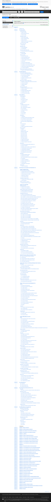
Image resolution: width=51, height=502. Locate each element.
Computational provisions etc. (24, 193)
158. (21, 340)
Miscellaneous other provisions (24, 244)
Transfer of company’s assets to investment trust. (28, 312)
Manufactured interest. (25, 240)
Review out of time (24, 135)
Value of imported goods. (25, 76)
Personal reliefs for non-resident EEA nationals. (28, 321)
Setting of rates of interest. (25, 409)
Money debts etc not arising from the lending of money (29, 245)
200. (21, 414)
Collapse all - (16, 27)
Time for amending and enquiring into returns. (28, 358)
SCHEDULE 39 (21, 485)
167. (21, 354)
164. (21, 350)
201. (21, 415)
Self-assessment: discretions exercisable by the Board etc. (31, 456)
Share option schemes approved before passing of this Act (31, 450)
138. (21, 308)
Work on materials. (24, 79)
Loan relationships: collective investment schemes (30, 441)
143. (21, 318)
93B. (21, 231)
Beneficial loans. (23, 257)
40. (21, 98)
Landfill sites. (23, 158)
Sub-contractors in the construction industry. (28, 375)
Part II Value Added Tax (22, 71)
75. (21, 175)
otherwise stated (27, 499)
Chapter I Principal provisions (24, 169)
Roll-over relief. (24, 313)
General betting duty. (24, 47)
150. (21, 327)
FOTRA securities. (24, 335)
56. (21, 140)
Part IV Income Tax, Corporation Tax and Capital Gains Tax (27, 167)
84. (21, 194)
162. (21, 346)
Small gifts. (23, 85)
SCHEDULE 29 (21, 470)
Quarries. (23, 111)
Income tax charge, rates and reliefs (24, 170)
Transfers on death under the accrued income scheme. (29, 340)
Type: (24, 10)
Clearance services (22, 404)
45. (21, 112)
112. (21, 266)
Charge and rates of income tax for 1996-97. (27, 171)
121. (21, 285)
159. (21, 341)
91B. (21, 213)
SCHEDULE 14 (21, 447)
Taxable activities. (24, 162)
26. (21, 75)
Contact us (20, 497)
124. (21, 289)
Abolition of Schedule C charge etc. (24, 181)
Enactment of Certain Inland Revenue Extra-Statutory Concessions (32, 485)
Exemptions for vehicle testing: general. (27, 63)
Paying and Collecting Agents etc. (28, 470)
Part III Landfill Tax (22, 94)
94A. (21, 235)
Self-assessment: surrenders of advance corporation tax (31, 464)
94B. (21, 236)
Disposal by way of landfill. (25, 155)
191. (21, 397)
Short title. (23, 424)
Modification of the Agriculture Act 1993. (27, 419)
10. (21, 47)
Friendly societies (22, 359)
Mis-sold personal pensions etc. (26, 325)
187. (21, 392)
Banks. (23, 411)
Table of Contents (5, 17)
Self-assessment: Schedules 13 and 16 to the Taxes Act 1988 (32, 461)
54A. (21, 130)
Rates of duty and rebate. (24, 37)
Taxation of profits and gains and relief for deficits (26, 189)
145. (21, 321)
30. (21, 81)
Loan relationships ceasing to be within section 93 (28, 231)
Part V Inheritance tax (22, 382)
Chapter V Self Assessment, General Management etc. (28, 283)
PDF (28, 494)
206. (21, 424)
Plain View (41, 19)
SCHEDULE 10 (21, 441)
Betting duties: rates (22, 46)
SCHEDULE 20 (21, 456)
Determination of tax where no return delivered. (28, 290)
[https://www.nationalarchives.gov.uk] (44, 6)
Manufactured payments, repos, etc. (27, 341)
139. (21, 309)
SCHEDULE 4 (21, 432)
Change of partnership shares (26, 223)
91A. (21, 212)
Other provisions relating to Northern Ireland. (27, 66)
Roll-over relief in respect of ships (28, 479)
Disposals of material (25, 99)
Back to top (47, 491)
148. (21, 325)
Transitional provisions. (25, 272)
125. (21, 290)
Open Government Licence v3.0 (17, 499)
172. (21, 363)
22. (21, 66)
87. (21, 200)
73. (21, 172)
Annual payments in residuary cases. (27, 326)
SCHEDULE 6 (21, 435)
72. (21, 171)
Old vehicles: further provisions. (26, 62)
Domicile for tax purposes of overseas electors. (28, 414)
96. (21, 239)
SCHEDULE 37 (21, 482)
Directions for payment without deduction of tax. (28, 336)
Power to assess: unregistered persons (27, 121)
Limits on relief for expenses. (26, 350)
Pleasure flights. (24, 53)
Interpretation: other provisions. (26, 163)
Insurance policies (22, 345)
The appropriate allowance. (25, 277)
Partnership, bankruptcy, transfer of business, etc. (28, 144)
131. (21, 298)
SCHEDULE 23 (21, 461)
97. (21, 240)
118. (21, 277)
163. (21, 349)
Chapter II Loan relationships (24, 184)
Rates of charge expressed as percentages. (27, 401)
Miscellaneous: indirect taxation (24, 408)
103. (21, 250)
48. (21, 117)
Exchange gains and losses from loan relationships (29, 195)
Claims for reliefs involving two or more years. (28, 294)
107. (20, 257)
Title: (2, 10)
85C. (21, 199)
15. (21, 57)
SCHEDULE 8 (21, 438)
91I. (21, 223)
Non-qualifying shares (25, 213)
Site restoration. (24, 108)
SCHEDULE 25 (21, 464)
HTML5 (23, 494)
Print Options (46, 19)
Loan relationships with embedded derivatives (28, 235)
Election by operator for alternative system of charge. (29, 405)
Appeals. (23, 304)
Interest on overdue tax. (25, 298)
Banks (24, 482)
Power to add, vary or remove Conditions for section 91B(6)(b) (30, 218)
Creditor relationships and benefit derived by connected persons (30, 232)
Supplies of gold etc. (24, 84)
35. (21, 89)
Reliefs (21, 317)
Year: (18, 10)
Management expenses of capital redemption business (31, 476)
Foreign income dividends (27, 467)
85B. (21, 198)
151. (21, 330)
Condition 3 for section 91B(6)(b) (26, 217)
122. (21, 286)
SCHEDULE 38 (21, 484)
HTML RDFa (36, 494)
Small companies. (24, 180)
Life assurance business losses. (26, 349)
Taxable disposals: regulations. (26, 149)
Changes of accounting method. (26, 207)
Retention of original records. (26, 289)
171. (21, 360)
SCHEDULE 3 (21, 430)
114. (21, 271)
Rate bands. (23, 383)
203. (21, 419)
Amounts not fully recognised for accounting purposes (29, 199)
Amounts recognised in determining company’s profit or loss (30, 198)
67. (21, 159)
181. (21, 379)
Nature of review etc (24, 136)
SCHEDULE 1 (21, 427)
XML (30, 494)
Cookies (28, 497)
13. (21, 53)
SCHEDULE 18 (21, 453)
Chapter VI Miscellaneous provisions (25, 316)
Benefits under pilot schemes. (26, 330)
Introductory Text (21, 28)
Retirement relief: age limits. (25, 371)
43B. (21, 107)
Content (11, 17)
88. (21, 203)
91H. (21, 222)
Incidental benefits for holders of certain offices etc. (28, 258)
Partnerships (21, 221)
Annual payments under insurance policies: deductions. (29, 351)
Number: (22, 10)
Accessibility (16, 497)
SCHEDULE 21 (21, 458)
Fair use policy (32, 497)
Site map (13, 497)
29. (21, 79)
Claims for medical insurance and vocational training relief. (30, 295)
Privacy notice (24, 497)
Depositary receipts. (24, 400)
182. (21, 380)
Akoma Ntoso (33, 494)
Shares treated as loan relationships (25, 211)
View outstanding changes (44, 24)
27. (21, 76)
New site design (4, 497)
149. (21, 326)
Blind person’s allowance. (25, 175)
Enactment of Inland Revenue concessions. (28, 415)
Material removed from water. (25, 104)
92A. (21, 227)
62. (21, 149)
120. (21, 281)
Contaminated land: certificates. (26, 107)
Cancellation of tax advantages (24, 368)
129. (21, 295)
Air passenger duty (22, 52)
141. (21, 313)
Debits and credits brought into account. (27, 194)
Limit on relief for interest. (25, 176)
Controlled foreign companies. (26, 380)
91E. (21, 217)
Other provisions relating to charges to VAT (25, 80)
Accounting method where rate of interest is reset (28, 204)
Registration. (23, 116)
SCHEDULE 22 (21, 459)
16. (21, 58)
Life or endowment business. (26, 360)
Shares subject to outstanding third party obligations (29, 212)
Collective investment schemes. (26, 241)
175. (21, 369)
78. (21, 180)
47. (21, 116)
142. (21, 314)
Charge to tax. (24, 98)
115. (21, 272)
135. (21, 303)
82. (21, 190)
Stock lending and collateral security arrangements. (29, 397)
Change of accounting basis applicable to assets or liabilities (30, 208)
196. (21, 405)
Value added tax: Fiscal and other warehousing (29, 430)
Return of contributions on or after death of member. (29, 363)
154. (21, 335)
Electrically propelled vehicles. (26, 57)
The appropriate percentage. (26, 276)
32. (21, 84)
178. (21, 375)
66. (21, 158)
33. (21, 85)
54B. (21, 131)
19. (21, 62)
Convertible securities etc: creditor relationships (28, 226)
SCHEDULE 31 (21, 473)
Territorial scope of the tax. (25, 392)
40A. (21, 99)
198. (21, 411)
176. (21, 371)
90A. (21, 208)
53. (21, 126)
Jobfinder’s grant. (24, 331)
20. (21, 63)
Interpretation (22, 153)
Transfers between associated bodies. (27, 396)
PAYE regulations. (24, 291)
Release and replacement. (25, 266)
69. (21, 162)
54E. (21, 135)
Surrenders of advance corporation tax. (27, 309)
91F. (21, 218)
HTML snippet (26, 494)
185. (20, 386)
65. (21, 155)
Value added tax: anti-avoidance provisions (29, 432)
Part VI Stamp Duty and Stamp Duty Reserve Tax (26, 387)
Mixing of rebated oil (26, 427)
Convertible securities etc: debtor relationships (28, 227)
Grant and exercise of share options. (27, 281)
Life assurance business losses (27, 473)
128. (21, 294)
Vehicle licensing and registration (28, 429)
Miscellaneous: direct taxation (24, 410)
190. (21, 396)
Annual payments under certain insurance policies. (28, 318)
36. (21, 90)
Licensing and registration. (25, 67)
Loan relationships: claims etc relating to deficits (30, 438)
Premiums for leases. (25, 314)
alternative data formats (16, 494)
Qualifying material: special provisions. (27, 150)
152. (21, 331)
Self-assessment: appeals (27, 459)
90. (21, 207)
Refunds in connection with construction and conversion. (29, 81)
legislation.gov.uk (8, 6)
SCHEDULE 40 (21, 487)
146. (21, 322)
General (21, 284)
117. (21, 276)
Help (7, 497)
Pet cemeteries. (24, 112)
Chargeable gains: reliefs (23, 370)
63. (21, 150)
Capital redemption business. (26, 355)
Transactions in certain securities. (26, 369)
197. (21, 409)
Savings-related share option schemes (25, 267)
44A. (21, 111)
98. (21, 241)
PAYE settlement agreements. (25, 261)
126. (21, 291)
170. (21, 358)
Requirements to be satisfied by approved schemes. (29, 271)
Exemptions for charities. (25, 322)
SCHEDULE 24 (21, 462)
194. (21, 401)
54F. (21, 136)
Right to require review (25, 131)
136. (21, 304)
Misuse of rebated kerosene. (25, 38)
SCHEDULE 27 (21, 467)
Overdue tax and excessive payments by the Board (30, 453)
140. (21, 312)
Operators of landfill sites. (25, 159)
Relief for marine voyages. (24, 42)
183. (20, 383)
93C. (21, 232)
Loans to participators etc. (25, 365)
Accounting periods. (24, 308)
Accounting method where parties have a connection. (29, 200)
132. (21, 299)
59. (21, 145)
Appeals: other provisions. (25, 140)
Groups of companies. (25, 145)
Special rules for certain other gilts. (26, 239)
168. (21, 355)
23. (21, 67)
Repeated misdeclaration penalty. (26, 90)
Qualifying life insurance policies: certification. (28, 346)
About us (10, 497)
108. (20, 258)
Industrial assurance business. (26, 354)
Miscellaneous (22, 143)
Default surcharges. (24, 89)
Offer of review (24, 130)
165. (21, 351)
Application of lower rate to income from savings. (28, 172)
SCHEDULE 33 (21, 476)
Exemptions (21, 103)
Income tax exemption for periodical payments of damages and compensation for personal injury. (35, 327)
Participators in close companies (24, 364)
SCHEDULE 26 (21, 465)
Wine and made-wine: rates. (25, 33)
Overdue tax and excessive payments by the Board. (29, 299)
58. (21, 144)
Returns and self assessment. (26, 285)
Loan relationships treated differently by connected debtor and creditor (31, 236)
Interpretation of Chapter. (25, 250)
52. (21, 125)
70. (21, 163)
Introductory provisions (23, 185)
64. (21, 154)
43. (21, 104)
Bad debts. (23, 125)
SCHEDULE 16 (21, 450)
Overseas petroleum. (25, 379)
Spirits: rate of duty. (23, 32)
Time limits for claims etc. (25, 303)
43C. (21, 108)
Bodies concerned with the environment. (27, 126)
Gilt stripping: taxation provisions (28, 487)
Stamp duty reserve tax (23, 391)
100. (21, 245)
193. (21, 400)
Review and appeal (22, 127)
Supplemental (22, 249)
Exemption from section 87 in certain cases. (27, 203)
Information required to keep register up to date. (28, 117)
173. (21, 365)
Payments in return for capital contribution (27, 222)
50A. (21, 121)
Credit (21, 122)
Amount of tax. (23, 102)
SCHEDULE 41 (21, 488)
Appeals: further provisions (25, 139)
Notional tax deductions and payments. (27, 286)
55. (21, 139)
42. (21, 102)
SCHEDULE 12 (21, 444)
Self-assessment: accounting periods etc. (29, 462)
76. (21, 176)
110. (20, 261)
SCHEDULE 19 (21, 455)
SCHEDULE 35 (21, 479)
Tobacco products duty (23, 43)
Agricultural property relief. (24, 386)
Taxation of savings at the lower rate (28, 435)
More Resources (16, 17)
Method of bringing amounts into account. (27, 190)
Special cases (22, 374)
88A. (21, 204)
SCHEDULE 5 (21, 433)
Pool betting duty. (24, 48)
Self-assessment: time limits (27, 458)
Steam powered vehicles (25, 58)
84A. (21, 195)
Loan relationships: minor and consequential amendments (31, 447)
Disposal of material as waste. (26, 154)
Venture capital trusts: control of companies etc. (28, 344)
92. (21, 226)
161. (21, 344)
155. (21, 336)
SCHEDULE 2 (21, 429)
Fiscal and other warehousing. (26, 75)
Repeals (24, 488)
